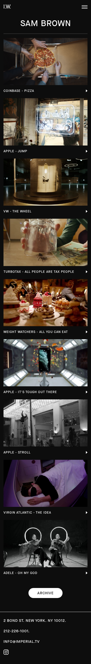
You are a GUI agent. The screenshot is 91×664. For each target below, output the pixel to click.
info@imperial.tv (22, 641)
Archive (45, 593)
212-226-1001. (17, 631)
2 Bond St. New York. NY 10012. (35, 620)
